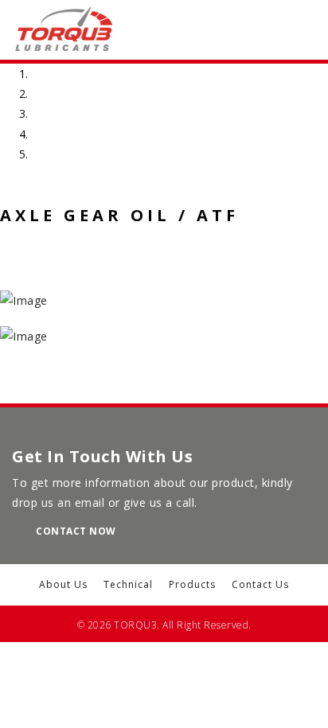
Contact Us (260, 584)
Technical (128, 584)
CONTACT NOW (76, 531)
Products (192, 584)
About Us (63, 584)
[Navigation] (266, 30)
